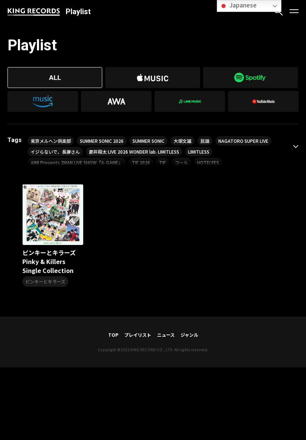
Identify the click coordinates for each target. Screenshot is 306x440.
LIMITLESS (198, 151)
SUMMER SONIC (148, 141)
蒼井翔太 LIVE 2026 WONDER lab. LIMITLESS (134, 151)
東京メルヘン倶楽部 (51, 141)
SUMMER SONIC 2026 (102, 141)
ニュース (166, 334)
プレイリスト (137, 334)
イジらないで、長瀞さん (55, 151)
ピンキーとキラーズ (45, 281)
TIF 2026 (141, 162)
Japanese (242, 4)
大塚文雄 (182, 141)
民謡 (204, 141)
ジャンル (189, 334)
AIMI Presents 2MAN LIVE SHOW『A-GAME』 (77, 162)
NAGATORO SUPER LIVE (243, 141)
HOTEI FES (208, 162)
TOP (113, 334)
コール (181, 162)
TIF (162, 162)
